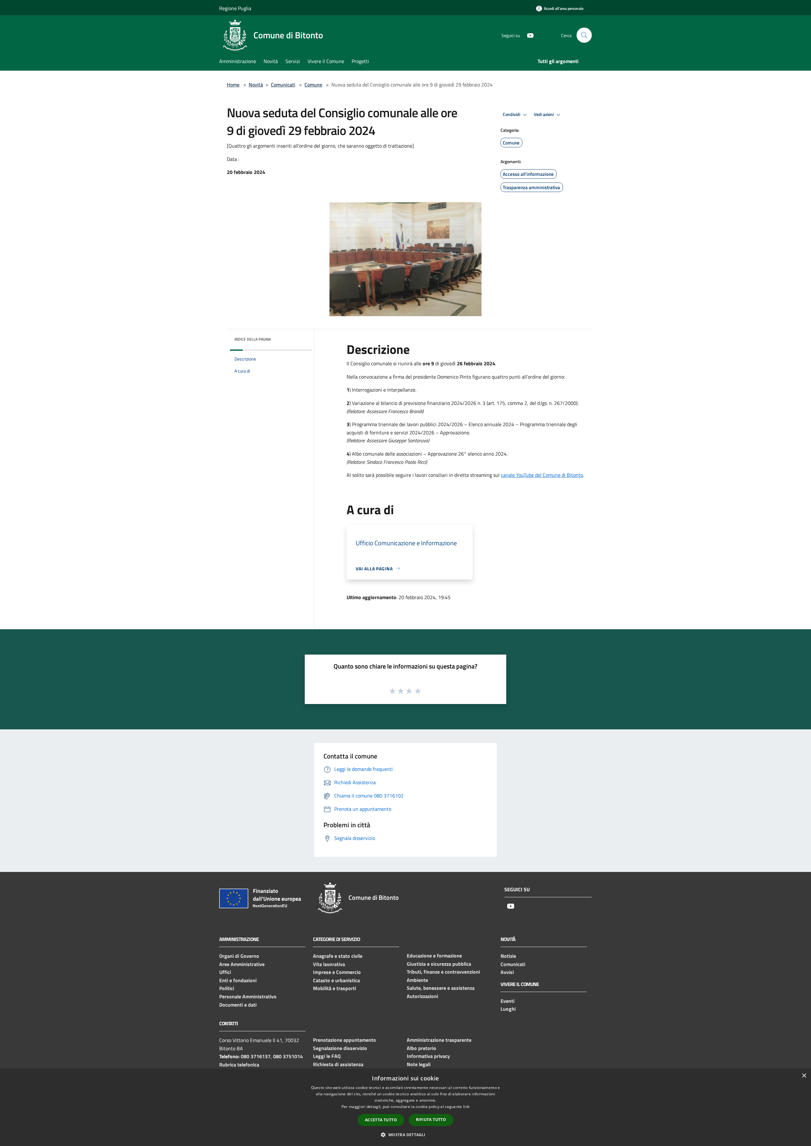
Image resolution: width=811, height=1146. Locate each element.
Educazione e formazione (434, 955)
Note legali (419, 1064)
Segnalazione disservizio (340, 1048)
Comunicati (283, 84)
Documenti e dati (238, 1004)
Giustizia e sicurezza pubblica (439, 964)
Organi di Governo (239, 956)
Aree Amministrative (242, 964)
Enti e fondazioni (238, 980)
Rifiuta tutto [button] (431, 1119)
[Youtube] (527, 35)
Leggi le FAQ (327, 1056)
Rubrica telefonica (239, 1064)
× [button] (803, 1075)
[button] (405, 1134)
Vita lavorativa (329, 964)
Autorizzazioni (422, 996)
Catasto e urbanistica (336, 980)
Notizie (508, 956)
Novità (256, 84)
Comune (313, 84)
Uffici (225, 972)
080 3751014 (288, 1056)
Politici (226, 988)
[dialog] (405, 1107)
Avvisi (507, 972)
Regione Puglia (235, 8)
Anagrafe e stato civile (337, 956)
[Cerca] (584, 35)
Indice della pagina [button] (252, 339)
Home (233, 84)
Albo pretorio (421, 1048)
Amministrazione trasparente (439, 1040)
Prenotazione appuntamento (344, 1040)
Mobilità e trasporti (334, 988)
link (466, 1106)
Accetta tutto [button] (381, 1120)
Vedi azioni (544, 114)
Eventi (507, 1001)
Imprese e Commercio (337, 972)
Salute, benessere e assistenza (441, 988)
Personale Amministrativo (248, 996)
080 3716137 (256, 1056)
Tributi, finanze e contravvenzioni (443, 972)
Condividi (512, 114)
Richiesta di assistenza (338, 1064)
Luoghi (508, 1009)
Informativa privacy (428, 1056)
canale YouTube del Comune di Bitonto (542, 475)
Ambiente (417, 980)
